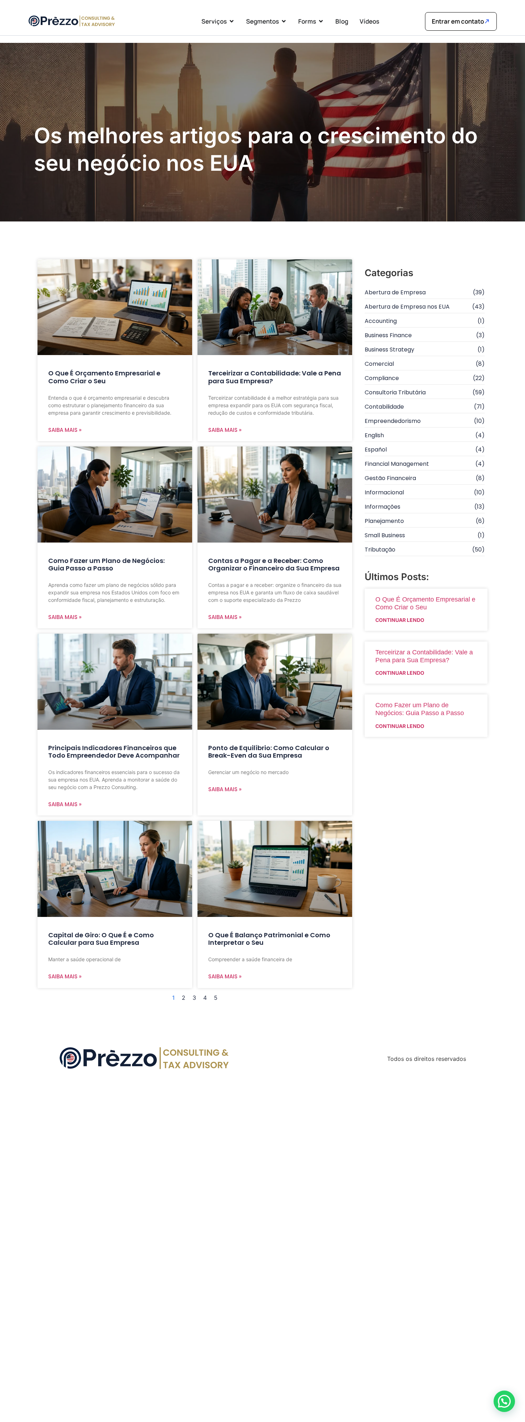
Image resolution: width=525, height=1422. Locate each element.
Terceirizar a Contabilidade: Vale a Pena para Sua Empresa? (274, 377)
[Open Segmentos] (284, 21)
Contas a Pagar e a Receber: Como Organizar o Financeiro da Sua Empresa (274, 564)
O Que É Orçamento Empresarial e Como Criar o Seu (104, 377)
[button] (504, 1401)
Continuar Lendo (399, 620)
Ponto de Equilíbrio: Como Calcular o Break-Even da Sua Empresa (268, 751)
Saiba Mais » (64, 430)
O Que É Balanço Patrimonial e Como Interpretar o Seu (269, 938)
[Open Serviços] (232, 21)
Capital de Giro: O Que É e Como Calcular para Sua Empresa (101, 938)
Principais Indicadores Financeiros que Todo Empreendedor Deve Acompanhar (114, 751)
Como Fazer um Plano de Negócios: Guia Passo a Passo (106, 564)
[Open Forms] (321, 21)
